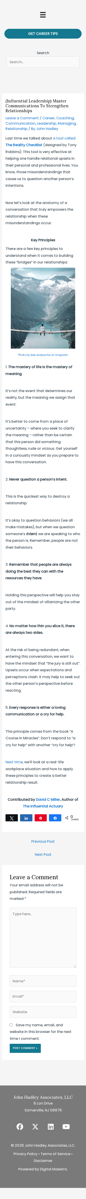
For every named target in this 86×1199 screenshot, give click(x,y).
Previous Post (43, 841)
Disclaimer (43, 1160)
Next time (14, 762)
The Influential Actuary (43, 806)
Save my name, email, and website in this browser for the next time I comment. (40, 1031)
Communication (20, 123)
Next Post (43, 854)
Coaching (65, 118)
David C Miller (48, 799)
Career (48, 118)
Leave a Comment (22, 118)
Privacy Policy (25, 1153)
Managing (67, 123)
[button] (19, 1126)
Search (43, 52)
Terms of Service (55, 1153)
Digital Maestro (53, 1169)
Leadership (46, 123)
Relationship (17, 128)
